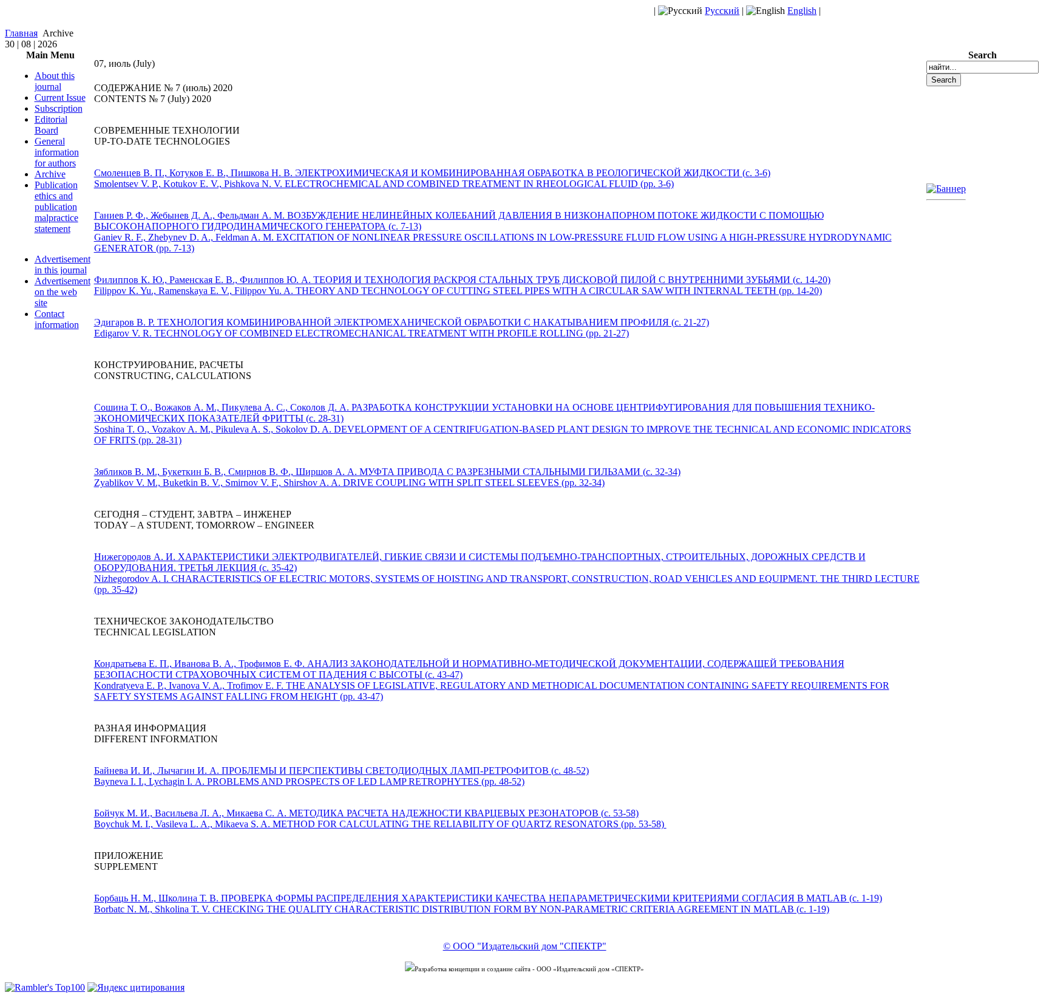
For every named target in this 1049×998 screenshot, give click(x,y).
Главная (21, 33)
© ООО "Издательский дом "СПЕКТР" (524, 946)
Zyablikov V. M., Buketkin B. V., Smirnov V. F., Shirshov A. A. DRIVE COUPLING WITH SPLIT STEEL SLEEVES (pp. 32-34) (349, 482)
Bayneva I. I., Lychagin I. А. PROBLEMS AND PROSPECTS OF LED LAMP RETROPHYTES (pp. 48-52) (309, 781)
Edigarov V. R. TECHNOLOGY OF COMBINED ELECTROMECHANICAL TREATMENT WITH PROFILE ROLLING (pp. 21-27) (361, 333)
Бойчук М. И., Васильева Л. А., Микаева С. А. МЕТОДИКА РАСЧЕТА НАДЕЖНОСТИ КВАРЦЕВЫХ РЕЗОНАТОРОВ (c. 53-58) (366, 813)
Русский (722, 10)
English (801, 10)
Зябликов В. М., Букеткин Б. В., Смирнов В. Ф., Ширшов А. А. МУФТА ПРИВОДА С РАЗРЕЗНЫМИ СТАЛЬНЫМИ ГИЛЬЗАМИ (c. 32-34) (387, 472)
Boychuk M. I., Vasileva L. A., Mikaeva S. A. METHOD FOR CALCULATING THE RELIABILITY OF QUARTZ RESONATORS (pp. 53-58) (379, 824)
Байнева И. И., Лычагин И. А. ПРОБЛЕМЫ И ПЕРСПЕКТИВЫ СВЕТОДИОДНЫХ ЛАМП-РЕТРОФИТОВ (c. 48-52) (341, 770)
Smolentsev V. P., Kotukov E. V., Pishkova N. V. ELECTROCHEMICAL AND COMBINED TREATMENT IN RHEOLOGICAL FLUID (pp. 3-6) (384, 184)
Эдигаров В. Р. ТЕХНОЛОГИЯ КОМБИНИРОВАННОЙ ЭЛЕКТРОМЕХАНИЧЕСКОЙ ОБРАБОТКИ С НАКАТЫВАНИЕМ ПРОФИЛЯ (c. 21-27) (401, 322)
